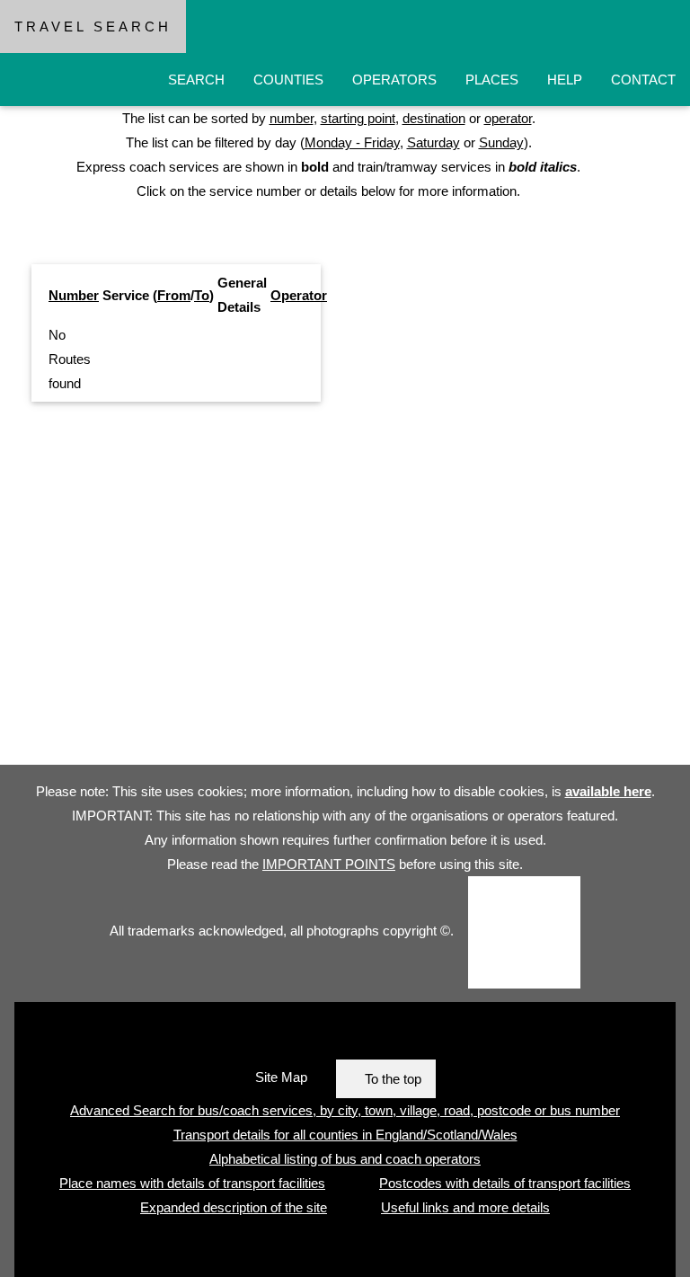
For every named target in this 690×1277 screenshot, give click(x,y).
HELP (564, 79)
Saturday (433, 142)
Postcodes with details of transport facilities (505, 1183)
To (201, 295)
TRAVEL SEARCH (93, 26)
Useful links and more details (465, 1207)
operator (508, 118)
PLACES (491, 79)
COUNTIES (288, 79)
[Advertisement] (345, 590)
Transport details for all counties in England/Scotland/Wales (345, 1134)
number (292, 118)
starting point (358, 118)
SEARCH (196, 79)
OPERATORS (394, 79)
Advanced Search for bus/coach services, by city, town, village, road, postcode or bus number (345, 1110)
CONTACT (643, 79)
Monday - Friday (352, 142)
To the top (393, 1078)
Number (74, 295)
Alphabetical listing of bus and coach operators (345, 1158)
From (173, 295)
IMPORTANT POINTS (328, 864)
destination (433, 118)
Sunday (501, 142)
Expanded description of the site (233, 1207)
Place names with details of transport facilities (192, 1183)
